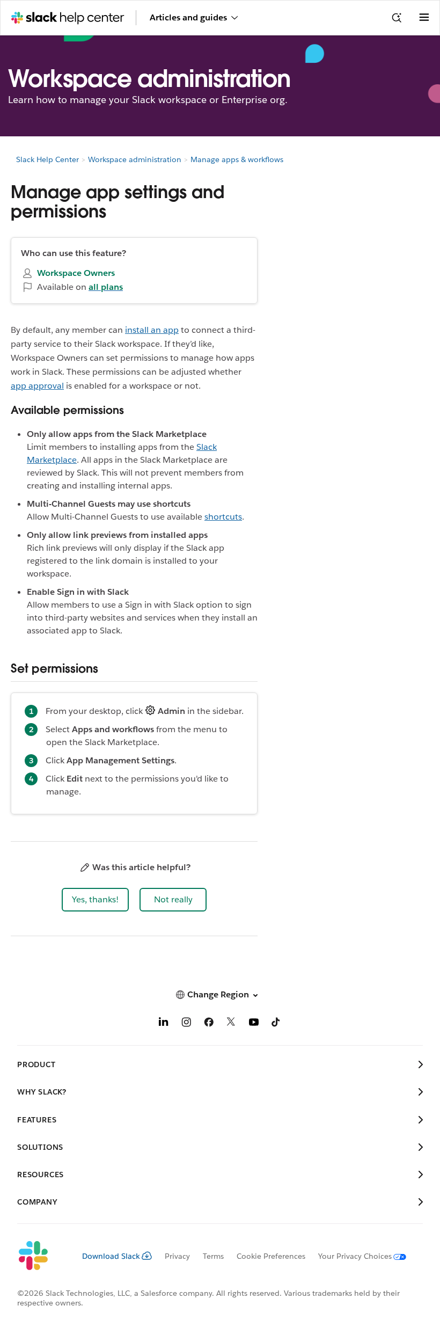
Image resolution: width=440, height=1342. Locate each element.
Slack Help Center (47, 159)
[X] (231, 1024)
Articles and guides (188, 17)
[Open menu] (424, 17)
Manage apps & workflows (236, 159)
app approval (37, 385)
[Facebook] (209, 1024)
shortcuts (223, 516)
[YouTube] (254, 1024)
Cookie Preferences (271, 1256)
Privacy (177, 1256)
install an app (152, 330)
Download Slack (111, 1256)
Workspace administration (134, 159)
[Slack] (41, 1256)
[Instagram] (186, 1024)
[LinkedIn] (163, 1024)
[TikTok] (276, 1024)
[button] (95, 899)
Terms (213, 1256)
